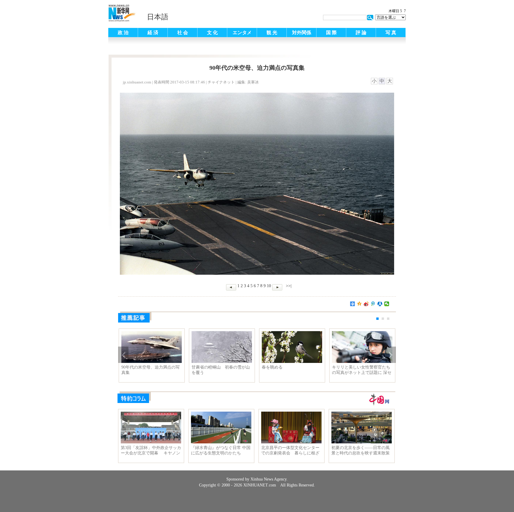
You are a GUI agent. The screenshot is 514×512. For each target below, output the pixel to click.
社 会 (182, 32)
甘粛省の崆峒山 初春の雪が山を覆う (221, 370)
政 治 (123, 32)
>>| (288, 286)
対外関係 (301, 32)
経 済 (153, 32)
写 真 (391, 32)
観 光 (272, 32)
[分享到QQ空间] (359, 303)
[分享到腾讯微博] (373, 303)
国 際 (331, 32)
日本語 (157, 17)
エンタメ (242, 32)
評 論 (361, 32)
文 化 (212, 32)
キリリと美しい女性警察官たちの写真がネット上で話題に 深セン (361, 370)
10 (269, 286)
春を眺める (272, 367)
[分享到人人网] (380, 303)
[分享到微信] (386, 303)
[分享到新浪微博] (366, 303)
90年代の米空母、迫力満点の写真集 (150, 370)
